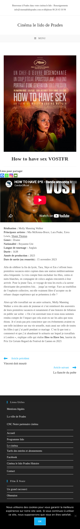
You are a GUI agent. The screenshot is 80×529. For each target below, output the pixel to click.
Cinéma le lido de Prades (40, 25)
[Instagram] (11, 175)
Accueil (11, 433)
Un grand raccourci (17, 489)
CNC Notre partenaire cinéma (22, 424)
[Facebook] (2, 175)
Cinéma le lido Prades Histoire (23, 463)
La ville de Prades (16, 416)
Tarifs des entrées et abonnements (24, 451)
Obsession (12, 495)
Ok (40, 521)
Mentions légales (15, 409)
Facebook (12, 457)
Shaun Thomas (19, 236)
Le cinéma (12, 445)
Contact (11, 471)
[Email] (15, 175)
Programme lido (15, 439)
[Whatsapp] (7, 175)
